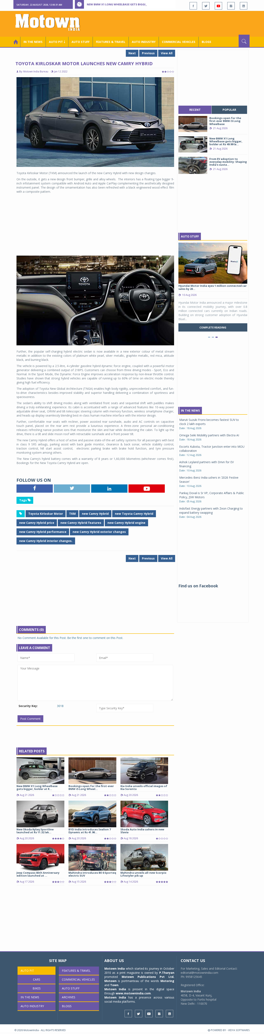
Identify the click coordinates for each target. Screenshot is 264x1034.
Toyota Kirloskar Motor (45, 514)
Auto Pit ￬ (57, 42)
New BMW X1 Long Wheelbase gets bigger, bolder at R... (37, 787)
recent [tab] (195, 110)
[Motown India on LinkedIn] (243, 5)
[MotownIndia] (50, 22)
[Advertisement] (174, 23)
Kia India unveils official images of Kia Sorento (143, 787)
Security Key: (28, 706)
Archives (68, 997)
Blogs (206, 42)
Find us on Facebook (198, 586)
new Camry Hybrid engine (126, 523)
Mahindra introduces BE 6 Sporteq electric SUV (92, 874)
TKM (72, 514)
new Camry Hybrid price (36, 523)
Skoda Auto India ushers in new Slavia (142, 830)
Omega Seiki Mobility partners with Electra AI (209, 435)
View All (166, 53)
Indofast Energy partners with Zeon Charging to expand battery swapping (211, 510)
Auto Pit (27, 971)
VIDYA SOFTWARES (239, 1030)
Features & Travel (110, 42)
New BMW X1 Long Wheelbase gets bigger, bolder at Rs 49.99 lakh (135, 4)
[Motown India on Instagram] (231, 5)
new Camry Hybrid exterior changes (99, 532)
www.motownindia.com (133, 993)
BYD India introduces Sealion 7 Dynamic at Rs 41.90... (89, 830)
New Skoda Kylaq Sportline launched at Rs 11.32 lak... (35, 830)
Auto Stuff (81, 42)
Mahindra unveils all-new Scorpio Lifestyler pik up (143, 874)
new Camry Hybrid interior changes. (45, 541)
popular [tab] (229, 110)
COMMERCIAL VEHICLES (178, 42)
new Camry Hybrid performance (42, 532)
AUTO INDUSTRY (144, 42)
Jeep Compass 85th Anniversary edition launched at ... (37, 874)
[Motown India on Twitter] (206, 5)
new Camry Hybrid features (80, 523)
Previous (148, 53)
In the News (33, 42)
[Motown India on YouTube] (218, 5)
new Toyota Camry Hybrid (134, 514)
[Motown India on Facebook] (193, 5)
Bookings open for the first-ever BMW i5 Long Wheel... (91, 787)
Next (132, 53)
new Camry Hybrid (95, 514)
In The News (190, 410)
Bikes (37, 988)
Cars (36, 979)
